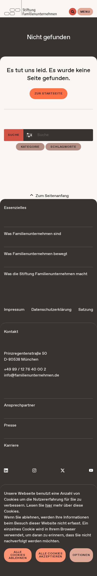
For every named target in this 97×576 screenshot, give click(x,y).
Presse (10, 425)
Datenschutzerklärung (51, 309)
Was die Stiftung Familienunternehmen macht (45, 274)
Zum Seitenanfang (52, 196)
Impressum (14, 309)
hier (48, 505)
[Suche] (72, 11)
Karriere (11, 445)
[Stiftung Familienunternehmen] (30, 8)
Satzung (85, 309)
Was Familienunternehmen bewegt (35, 254)
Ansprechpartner (19, 405)
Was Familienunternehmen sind (32, 233)
